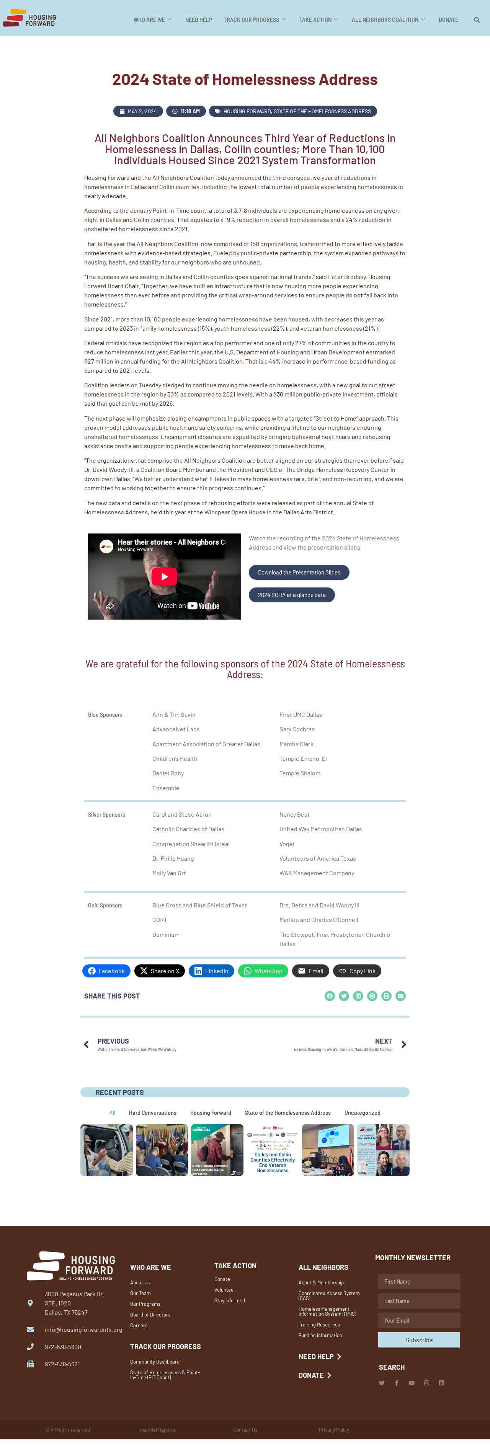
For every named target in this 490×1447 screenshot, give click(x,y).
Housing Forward (247, 111)
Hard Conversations (152, 1112)
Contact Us (245, 1430)
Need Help (198, 19)
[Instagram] (427, 1383)
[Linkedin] (441, 1383)
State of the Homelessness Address (322, 111)
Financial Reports (156, 1430)
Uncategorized (363, 1112)
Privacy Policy (334, 1430)
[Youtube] (412, 1383)
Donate (448, 19)
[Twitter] (382, 1383)
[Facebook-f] (397, 1383)
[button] (477, 20)
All (112, 1112)
